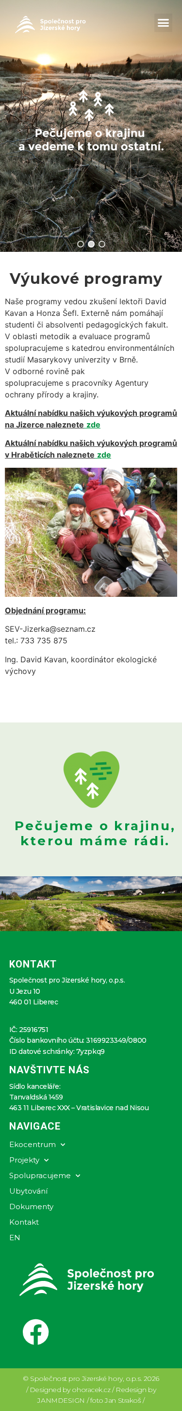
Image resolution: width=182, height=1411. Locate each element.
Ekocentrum (32, 1144)
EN (14, 1237)
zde (104, 454)
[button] (163, 23)
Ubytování (28, 1191)
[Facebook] (36, 1332)
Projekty (24, 1160)
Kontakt (24, 1222)
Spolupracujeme (40, 1175)
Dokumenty (31, 1206)
